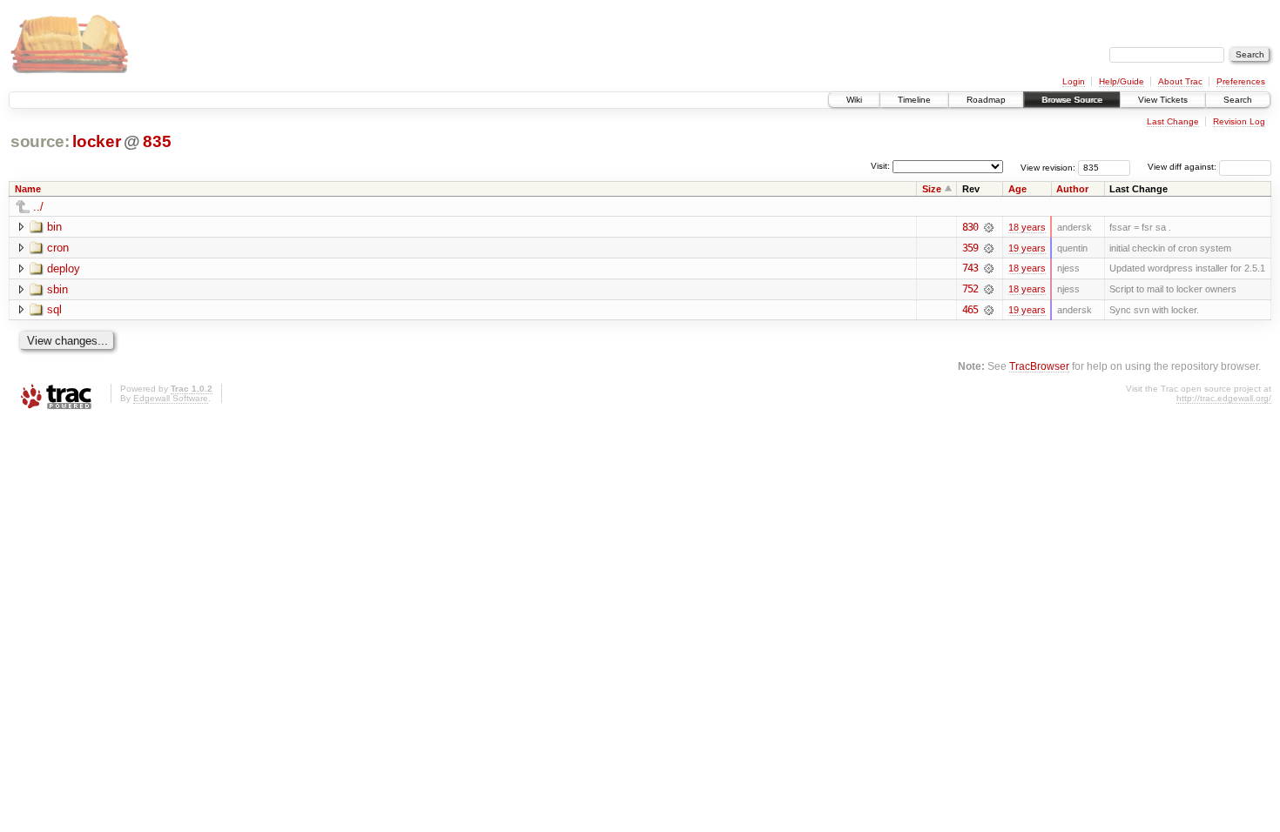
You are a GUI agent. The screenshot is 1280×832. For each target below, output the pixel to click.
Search (1237, 99)
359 (970, 248)
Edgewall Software (170, 398)
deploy (63, 268)
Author (1072, 189)
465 (970, 310)
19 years (1027, 248)
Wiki (854, 99)
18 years (1027, 227)
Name (28, 189)
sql (54, 309)
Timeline (914, 99)
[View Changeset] (989, 227)
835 (157, 141)
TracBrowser (1039, 366)
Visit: (880, 166)
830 (970, 227)
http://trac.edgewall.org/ (1223, 398)
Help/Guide (1121, 81)
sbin (57, 289)
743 (970, 268)
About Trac (1180, 81)
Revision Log (1239, 121)
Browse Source (1071, 99)
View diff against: (1183, 166)
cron (58, 247)
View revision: (1048, 166)
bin (54, 226)
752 (970, 289)
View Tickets (1163, 99)
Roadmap (986, 99)
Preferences (1240, 81)
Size (931, 189)
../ (38, 206)
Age (1017, 189)
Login (1073, 81)
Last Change (1173, 121)
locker (96, 141)
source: (40, 141)
